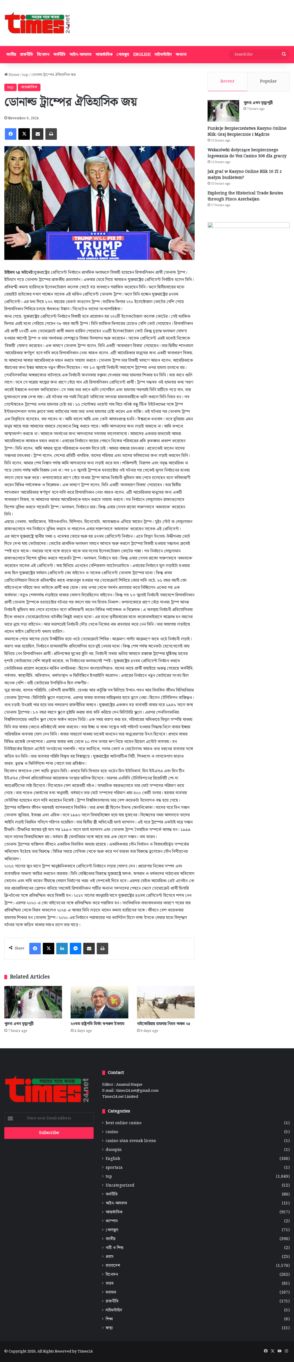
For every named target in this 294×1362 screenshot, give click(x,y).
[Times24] (37, 23)
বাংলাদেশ (113, 1266)
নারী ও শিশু (114, 1248)
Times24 (85, 1351)
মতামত (111, 1293)
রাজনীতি (26, 54)
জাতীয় (11, 54)
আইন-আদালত (80, 54)
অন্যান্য (181, 54)
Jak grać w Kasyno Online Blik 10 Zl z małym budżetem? (245, 174)
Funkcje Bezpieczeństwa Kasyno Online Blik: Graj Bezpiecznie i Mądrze (247, 131)
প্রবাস (109, 1257)
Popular (268, 81)
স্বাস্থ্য (109, 1328)
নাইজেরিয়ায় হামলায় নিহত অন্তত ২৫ (163, 1024)
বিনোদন (43, 54)
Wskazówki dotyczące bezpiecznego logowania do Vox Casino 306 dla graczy (247, 153)
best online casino (124, 1123)
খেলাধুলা (123, 54)
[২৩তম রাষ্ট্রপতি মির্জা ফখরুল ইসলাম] (99, 1002)
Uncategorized (120, 1186)
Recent (227, 81)
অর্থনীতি (59, 54)
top (25, 75)
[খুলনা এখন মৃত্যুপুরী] (33, 1002)
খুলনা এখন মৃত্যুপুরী (19, 1024)
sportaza (114, 1168)
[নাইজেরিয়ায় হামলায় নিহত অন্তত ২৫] (166, 1002)
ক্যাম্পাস (112, 1221)
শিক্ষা (109, 1319)
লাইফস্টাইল (163, 54)
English (142, 54)
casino (112, 1132)
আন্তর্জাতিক (104, 54)
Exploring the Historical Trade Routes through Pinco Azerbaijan (245, 196)
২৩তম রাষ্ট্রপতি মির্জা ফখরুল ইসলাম (97, 1024)
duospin (114, 1150)
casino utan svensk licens (131, 1141)
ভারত (110, 1284)
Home (14, 75)
